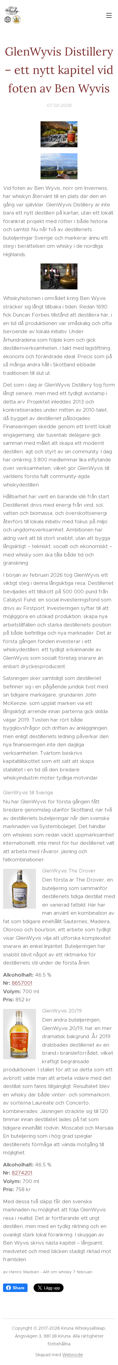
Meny (109, 15)
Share (19, 1287)
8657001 (22, 983)
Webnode (72, 1354)
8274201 (22, 1172)
